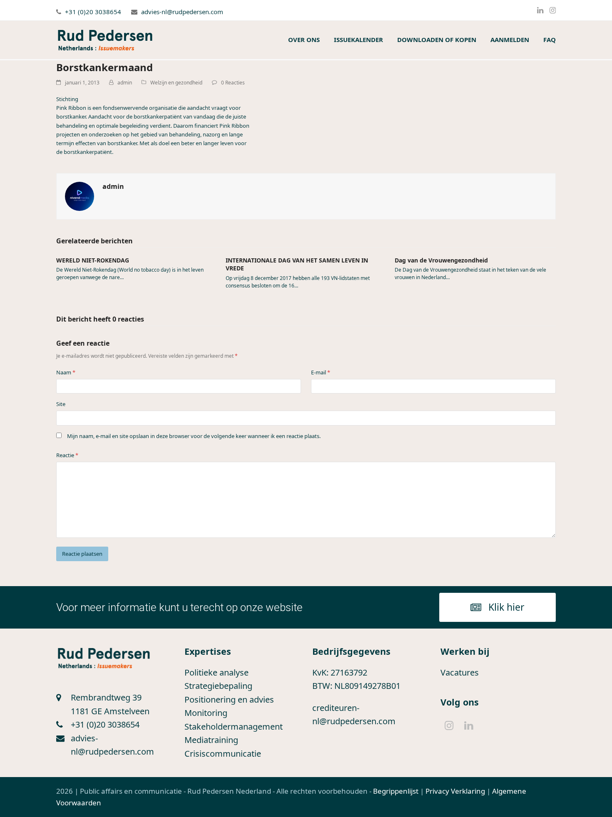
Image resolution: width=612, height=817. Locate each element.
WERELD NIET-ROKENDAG (92, 260)
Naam (65, 372)
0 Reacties (233, 82)
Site (60, 404)
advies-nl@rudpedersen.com (182, 11)
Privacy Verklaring (455, 791)
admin (124, 82)
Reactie (67, 455)
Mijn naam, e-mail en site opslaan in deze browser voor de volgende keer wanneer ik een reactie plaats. (194, 436)
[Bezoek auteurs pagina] (79, 196)
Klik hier (506, 607)
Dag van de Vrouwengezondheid (441, 260)
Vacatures (459, 672)
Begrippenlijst (395, 791)
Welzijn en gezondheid (176, 82)
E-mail (320, 372)
